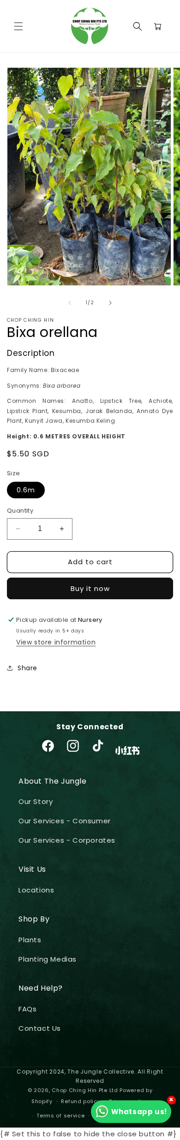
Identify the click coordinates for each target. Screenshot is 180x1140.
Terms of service (60, 1115)
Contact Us (39, 1028)
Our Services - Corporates (66, 840)
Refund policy (80, 1101)
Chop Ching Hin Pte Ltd (85, 1090)
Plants (30, 940)
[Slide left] (70, 303)
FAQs (27, 1009)
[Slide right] (110, 303)
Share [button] (27, 668)
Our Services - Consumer (64, 821)
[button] (18, 26)
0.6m (26, 490)
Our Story (35, 801)
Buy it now (90, 588)
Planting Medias (47, 959)
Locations (36, 890)
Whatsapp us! (139, 1111)
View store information (56, 642)
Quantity (20, 510)
